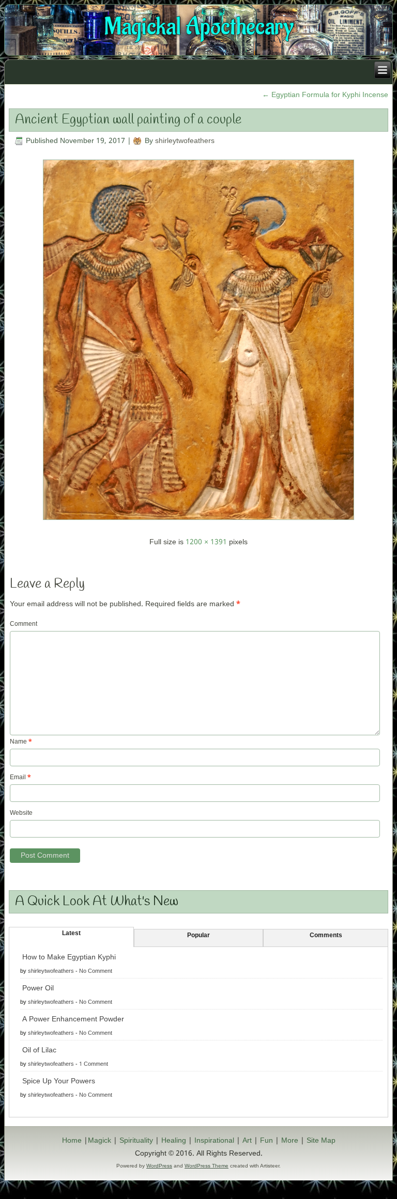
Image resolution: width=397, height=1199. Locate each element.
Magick (99, 1140)
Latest (71, 933)
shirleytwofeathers (185, 141)
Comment (23, 624)
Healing (173, 1140)
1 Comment (93, 1064)
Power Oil (38, 988)
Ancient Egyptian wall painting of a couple (128, 120)
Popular (198, 935)
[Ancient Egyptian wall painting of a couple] (198, 523)
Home (72, 1140)
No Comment (95, 971)
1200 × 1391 (206, 542)
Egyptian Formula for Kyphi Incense (325, 95)
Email (20, 777)
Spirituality (136, 1140)
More (289, 1140)
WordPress (159, 1166)
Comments (326, 935)
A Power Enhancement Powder (73, 1019)
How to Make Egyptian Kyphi (69, 957)
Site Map (321, 1140)
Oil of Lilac (39, 1050)
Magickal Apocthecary (198, 27)
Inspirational (214, 1140)
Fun (266, 1140)
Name (21, 742)
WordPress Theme (206, 1166)
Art (247, 1140)
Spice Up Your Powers (58, 1081)
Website (21, 813)
